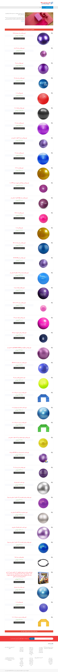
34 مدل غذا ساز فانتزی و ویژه (39, 657)
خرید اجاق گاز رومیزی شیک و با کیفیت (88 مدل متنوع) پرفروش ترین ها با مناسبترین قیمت (31, 651)
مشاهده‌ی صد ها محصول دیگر (29, 29)
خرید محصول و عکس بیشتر (19, 38)
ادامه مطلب (22, 21)
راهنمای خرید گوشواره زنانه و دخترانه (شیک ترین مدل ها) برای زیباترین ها (41, 650)
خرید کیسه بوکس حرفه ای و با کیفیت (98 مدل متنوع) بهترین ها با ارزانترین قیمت (9, 659)
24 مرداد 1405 (21, 16)
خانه (52, 9)
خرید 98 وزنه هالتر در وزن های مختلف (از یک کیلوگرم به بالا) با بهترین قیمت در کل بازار (31, 662)
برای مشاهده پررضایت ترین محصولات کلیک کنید (29, 631)
